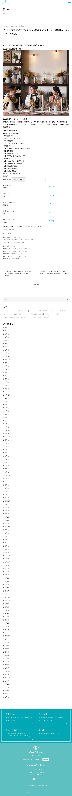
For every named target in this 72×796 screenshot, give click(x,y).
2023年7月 (6, 446)
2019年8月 (6, 568)
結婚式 (23, 26)
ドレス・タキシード (26, 317)
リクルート (64, 314)
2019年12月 (6, 556)
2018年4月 (6, 620)
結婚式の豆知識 (14, 317)
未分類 (45, 311)
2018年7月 (6, 610)
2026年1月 (6, 350)
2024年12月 (6, 392)
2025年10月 (6, 360)
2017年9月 (6, 642)
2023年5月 (6, 453)
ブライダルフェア (22, 311)
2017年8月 (6, 646)
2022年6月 (6, 485)
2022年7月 (6, 482)
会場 (58, 314)
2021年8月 (6, 507)
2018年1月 (6, 630)
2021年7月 (6, 511)
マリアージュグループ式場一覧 (34, 785)
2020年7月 (6, 536)
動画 (15, 314)
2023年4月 (6, 456)
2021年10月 (6, 504)
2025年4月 (6, 379)
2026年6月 (6, 334)
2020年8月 (6, 533)
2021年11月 (6, 501)
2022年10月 (6, 475)
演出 (35, 317)
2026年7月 (6, 331)
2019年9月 (6, 565)
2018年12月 (6, 594)
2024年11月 (6, 395)
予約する (51, 186)
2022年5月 (6, 488)
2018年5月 (6, 617)
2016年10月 (6, 678)
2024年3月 (6, 421)
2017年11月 (6, 636)
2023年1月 (6, 466)
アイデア (6, 317)
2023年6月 (6, 450)
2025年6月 (6, 372)
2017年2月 (6, 665)
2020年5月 (6, 540)
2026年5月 (6, 337)
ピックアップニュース (15, 26)
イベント (26, 314)
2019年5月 (6, 578)
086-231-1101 (37, 764)
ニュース (47, 314)
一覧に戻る (36, 284)
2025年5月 (6, 376)
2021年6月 (6, 514)
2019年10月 (6, 562)
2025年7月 (6, 369)
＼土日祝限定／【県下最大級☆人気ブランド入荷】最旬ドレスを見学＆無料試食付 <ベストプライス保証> (53, 273)
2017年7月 (6, 649)
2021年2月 (6, 524)
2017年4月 (6, 658)
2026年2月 (6, 347)
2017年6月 (6, 652)
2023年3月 (6, 459)
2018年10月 (6, 601)
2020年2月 (6, 549)
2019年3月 (6, 585)
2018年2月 (6, 626)
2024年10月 (6, 398)
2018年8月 (6, 607)
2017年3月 (6, 662)
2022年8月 (6, 478)
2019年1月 (6, 591)
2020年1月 (6, 552)
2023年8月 (6, 443)
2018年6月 (6, 613)
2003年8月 (6, 694)
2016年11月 (6, 674)
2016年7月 (6, 687)
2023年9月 (6, 440)
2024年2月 (6, 424)
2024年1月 (6, 427)
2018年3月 (6, 623)
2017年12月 (6, 633)
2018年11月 (6, 597)
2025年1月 (6, 389)
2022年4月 (6, 491)
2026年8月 (6, 327)
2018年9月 (6, 604)
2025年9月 (6, 363)
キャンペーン (33, 311)
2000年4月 (6, 697)
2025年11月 (6, 356)
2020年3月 (6, 546)
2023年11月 (6, 433)
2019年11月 (6, 559)
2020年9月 (6, 530)
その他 (46, 317)
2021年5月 (6, 517)
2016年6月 (6, 691)
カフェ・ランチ (8, 314)
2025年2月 (6, 385)
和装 (40, 311)
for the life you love (37, 314)
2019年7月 (6, 572)
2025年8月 (6, 366)
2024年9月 (6, 401)
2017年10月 (6, 639)
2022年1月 (6, 498)
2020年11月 (6, 527)
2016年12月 (6, 671)
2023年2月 (6, 462)
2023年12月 (6, 430)
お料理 (40, 317)
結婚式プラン (62, 311)
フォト (53, 314)
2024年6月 (6, 411)
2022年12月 (6, 469)
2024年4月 (6, 417)
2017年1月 (6, 668)
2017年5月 (6, 655)
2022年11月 (6, 472)
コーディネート (53, 311)
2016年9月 (6, 681)
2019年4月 (6, 581)
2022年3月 (6, 495)
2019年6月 (6, 575)
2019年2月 (6, 588)
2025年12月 (6, 353)
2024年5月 (6, 414)
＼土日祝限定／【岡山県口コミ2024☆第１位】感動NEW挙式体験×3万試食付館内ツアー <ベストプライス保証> (18, 273)
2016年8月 (6, 684)
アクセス (45, 759)
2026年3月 (6, 344)
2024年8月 (6, 405)
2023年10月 (6, 437)
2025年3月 (6, 382)
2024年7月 (6, 408)
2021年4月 (6, 520)
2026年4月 (6, 340)
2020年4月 (6, 543)
